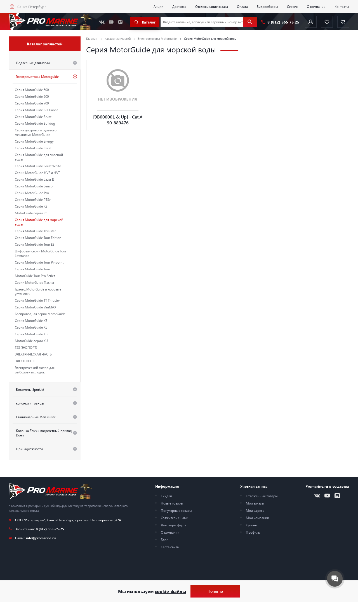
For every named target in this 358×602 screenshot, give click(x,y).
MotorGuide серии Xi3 (31, 340)
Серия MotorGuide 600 (32, 96)
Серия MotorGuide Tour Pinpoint (39, 262)
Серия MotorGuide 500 (32, 89)
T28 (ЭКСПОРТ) (26, 347)
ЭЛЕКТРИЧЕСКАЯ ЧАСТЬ (33, 354)
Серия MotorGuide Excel (33, 148)
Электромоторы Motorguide (157, 38)
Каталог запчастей (118, 38)
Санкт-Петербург (31, 6)
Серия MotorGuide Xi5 (31, 334)
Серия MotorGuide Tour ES (34, 244)
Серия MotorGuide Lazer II (34, 179)
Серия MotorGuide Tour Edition (38, 237)
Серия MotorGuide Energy (34, 141)
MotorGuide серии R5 (31, 213)
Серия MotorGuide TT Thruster (37, 300)
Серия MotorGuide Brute (33, 116)
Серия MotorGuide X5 (31, 327)
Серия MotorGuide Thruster (35, 231)
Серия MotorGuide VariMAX (35, 307)
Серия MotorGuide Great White (38, 166)
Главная (91, 38)
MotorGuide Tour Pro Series (35, 275)
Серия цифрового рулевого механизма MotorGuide (35, 132)
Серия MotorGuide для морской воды (210, 38)
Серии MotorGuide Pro (32, 192)
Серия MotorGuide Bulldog (35, 123)
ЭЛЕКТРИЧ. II (24, 361)
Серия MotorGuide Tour (32, 269)
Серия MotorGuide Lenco (34, 186)
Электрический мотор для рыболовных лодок (35, 369)
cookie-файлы (170, 591)
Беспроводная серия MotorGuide (40, 314)
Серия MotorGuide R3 (31, 206)
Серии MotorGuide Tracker (34, 282)
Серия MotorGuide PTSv (33, 199)
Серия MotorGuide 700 (32, 103)
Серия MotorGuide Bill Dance (36, 110)
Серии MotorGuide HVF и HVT (37, 172)
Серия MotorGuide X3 (31, 320)
